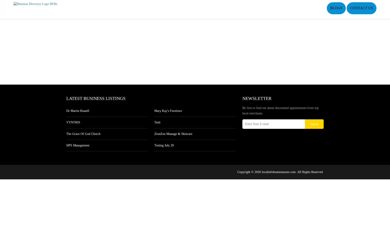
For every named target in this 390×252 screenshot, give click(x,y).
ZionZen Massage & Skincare (173, 134)
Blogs (336, 8)
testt (157, 122)
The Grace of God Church (83, 134)
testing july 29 (164, 145)
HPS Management (77, 145)
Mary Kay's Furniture (168, 111)
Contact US (361, 8)
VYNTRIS (73, 122)
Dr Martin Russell (77, 111)
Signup (314, 124)
